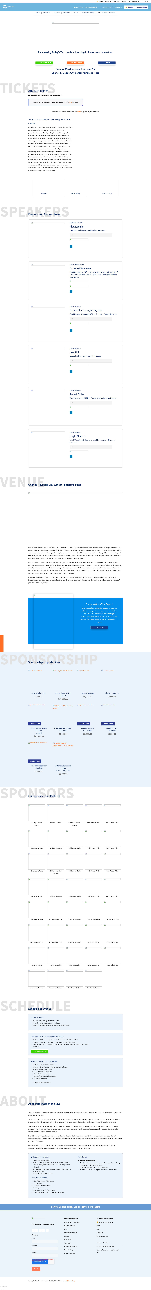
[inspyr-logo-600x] (93, 932)
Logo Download (69, 1253)
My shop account (134, 1)
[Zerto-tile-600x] (55, 838)
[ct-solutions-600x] (112, 812)
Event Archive (106, 7)
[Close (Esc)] (6, 1286)
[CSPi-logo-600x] (74, 886)
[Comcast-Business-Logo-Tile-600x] (93, 886)
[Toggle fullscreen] (2, 1286)
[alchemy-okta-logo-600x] (93, 838)
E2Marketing (70, 1281)
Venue (76, 13)
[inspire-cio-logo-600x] (93, 955)
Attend (107, 63)
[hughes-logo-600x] (112, 838)
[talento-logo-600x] (93, 812)
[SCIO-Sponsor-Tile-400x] (55, 909)
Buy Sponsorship (88, 13)
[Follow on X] (40, 1230)
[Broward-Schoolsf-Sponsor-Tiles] (74, 978)
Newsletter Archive (70, 1233)
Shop (114, 1)
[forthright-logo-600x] (55, 886)
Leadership (67, 1239)
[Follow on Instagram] (33, 1230)
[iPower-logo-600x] (74, 838)
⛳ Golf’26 (129, 7)
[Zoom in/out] (0, 1286)
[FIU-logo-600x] (112, 886)
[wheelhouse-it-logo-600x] (74, 861)
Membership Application (72, 1222)
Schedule (66, 13)
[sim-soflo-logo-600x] (55, 932)
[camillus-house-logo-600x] (36, 932)
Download (100, 627)
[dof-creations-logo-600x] (74, 812)
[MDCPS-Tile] (36, 978)
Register (57, 13)
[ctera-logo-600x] (36, 886)
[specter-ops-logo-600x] (112, 861)
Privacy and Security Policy (105, 1246)
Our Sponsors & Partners (106, 13)
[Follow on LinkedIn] (71, 246)
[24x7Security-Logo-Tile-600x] (36, 838)
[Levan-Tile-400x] (74, 909)
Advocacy (67, 1243)
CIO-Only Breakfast (45, 63)
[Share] (4, 1286)
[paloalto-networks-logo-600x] (36, 812)
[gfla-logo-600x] (112, 909)
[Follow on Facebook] (36, 1230)
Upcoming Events (91, 7)
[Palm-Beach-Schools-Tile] (93, 978)
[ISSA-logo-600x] (74, 932)
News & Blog (78, 7)
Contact (66, 1236)
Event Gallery (68, 1250)
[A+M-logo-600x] (112, 955)
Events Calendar (69, 1226)
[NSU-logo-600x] (36, 909)
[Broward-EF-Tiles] (55, 978)
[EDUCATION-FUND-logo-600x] (93, 909)
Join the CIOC (142, 7)
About (117, 7)
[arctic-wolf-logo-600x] (36, 861)
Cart (118, 1)
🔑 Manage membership (104, 1)
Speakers (46, 13)
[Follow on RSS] (47, 1230)
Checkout (124, 1)
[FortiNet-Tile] (55, 861)
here (70, 102)
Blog (65, 1229)
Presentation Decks (70, 1246)
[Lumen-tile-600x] (55, 955)
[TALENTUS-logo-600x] (55, 812)
